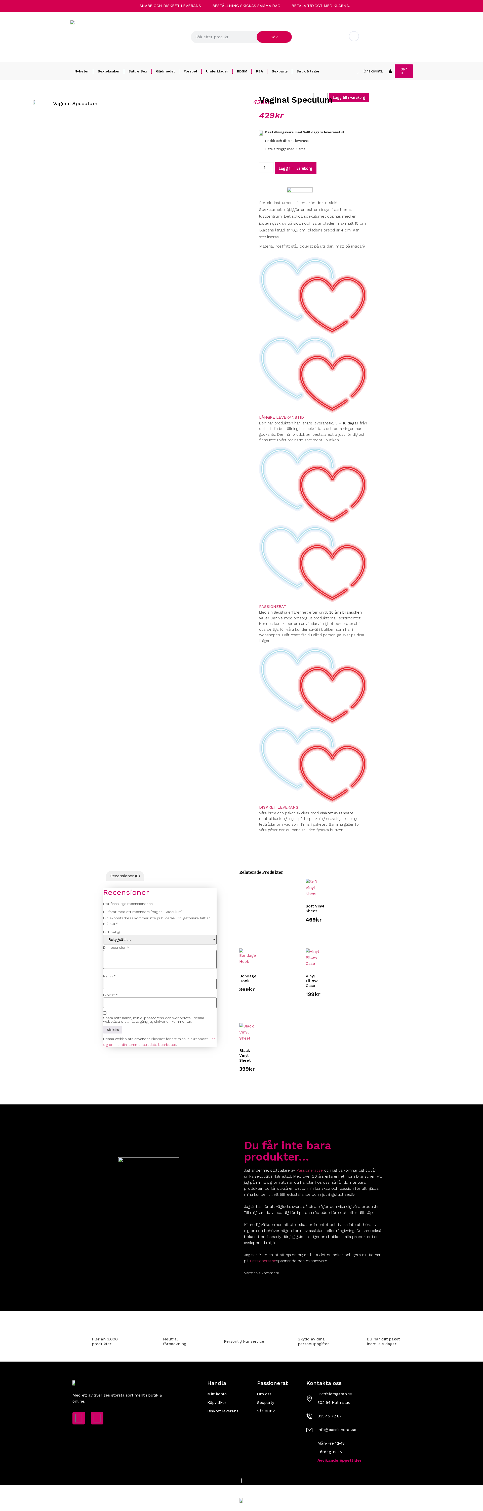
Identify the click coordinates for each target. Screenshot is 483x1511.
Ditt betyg (111, 932)
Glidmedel (165, 71)
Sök (274, 36)
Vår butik (266, 1411)
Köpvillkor (216, 1402)
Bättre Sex (138, 71)
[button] (105, 115)
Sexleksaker (109, 71)
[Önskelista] (358, 71)
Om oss (264, 1393)
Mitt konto (217, 1393)
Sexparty (280, 71)
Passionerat (273, 606)
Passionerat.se (309, 1170)
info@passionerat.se (383, 40)
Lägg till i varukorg (295, 168)
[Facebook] (78, 1418)
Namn (109, 976)
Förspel (190, 71)
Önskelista (373, 71)
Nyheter (81, 71)
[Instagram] (97, 1418)
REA (259, 71)
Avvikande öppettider (339, 1460)
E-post (110, 995)
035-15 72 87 (329, 1416)
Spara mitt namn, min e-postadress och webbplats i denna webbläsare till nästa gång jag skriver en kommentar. (153, 1019)
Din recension (116, 947)
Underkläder (217, 71)
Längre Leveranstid (281, 417)
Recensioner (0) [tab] (125, 875)
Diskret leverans (278, 807)
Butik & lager (308, 71)
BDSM (242, 71)
